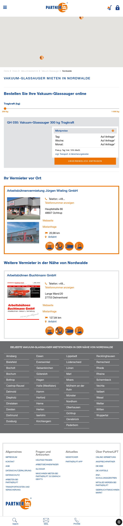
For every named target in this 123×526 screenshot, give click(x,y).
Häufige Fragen (44, 460)
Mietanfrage (50, 227)
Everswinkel (43, 362)
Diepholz (11, 398)
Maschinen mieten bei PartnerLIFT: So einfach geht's (48, 476)
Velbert (100, 392)
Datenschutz (13, 475)
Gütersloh (42, 374)
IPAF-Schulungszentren (106, 476)
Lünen (70, 368)
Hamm (40, 392)
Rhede (100, 368)
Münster (71, 395)
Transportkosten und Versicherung (17, 488)
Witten (100, 409)
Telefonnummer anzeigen (59, 203)
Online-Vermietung (106, 457)
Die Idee (99, 466)
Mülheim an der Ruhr (75, 388)
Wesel (99, 398)
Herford (40, 398)
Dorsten (10, 409)
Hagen (40, 380)
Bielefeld (11, 362)
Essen (39, 356)
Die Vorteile (102, 471)
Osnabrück (72, 419)
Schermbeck (103, 380)
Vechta (100, 386)
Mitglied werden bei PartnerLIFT (106, 484)
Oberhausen (73, 407)
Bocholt (10, 368)
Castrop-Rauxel (15, 386)
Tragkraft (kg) (12, 103)
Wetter (100, 403)
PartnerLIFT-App (74, 462)
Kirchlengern (43, 421)
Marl (68, 374)
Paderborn (72, 425)
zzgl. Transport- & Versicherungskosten (72, 154)
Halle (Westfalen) (46, 386)
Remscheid (103, 362)
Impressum (11, 457)
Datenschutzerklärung (18, 471)
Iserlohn (40, 415)
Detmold (11, 392)
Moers (70, 380)
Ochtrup (71, 413)
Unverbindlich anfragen (85, 161)
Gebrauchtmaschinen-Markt (108, 491)
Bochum (11, 374)
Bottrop (10, 380)
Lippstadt (71, 356)
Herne (39, 403)
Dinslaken (12, 403)
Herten (40, 409)
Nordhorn (71, 401)
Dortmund (12, 415)
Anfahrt (52, 237)
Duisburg (11, 421)
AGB (8, 466)
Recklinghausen (105, 356)
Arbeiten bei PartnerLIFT (12, 481)
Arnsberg (11, 356)
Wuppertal (102, 415)
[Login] (118, 8)
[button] (41, 57)
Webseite (48, 221)
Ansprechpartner (105, 462)
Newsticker (72, 457)
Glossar (40, 469)
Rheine (100, 374)
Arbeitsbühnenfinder (47, 465)
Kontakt (10, 462)
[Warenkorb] (110, 8)
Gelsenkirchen (44, 368)
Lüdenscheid (73, 362)
